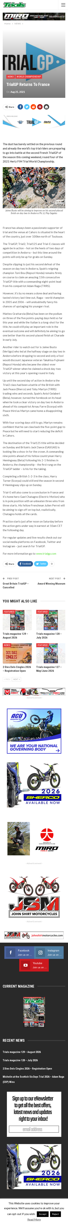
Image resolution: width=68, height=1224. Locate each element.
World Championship (29, 76)
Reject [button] (55, 1214)
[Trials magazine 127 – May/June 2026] (50, 653)
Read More (34, 1219)
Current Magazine (18, 986)
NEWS (11, 76)
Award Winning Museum (51, 583)
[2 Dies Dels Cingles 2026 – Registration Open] (17, 653)
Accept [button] (42, 1214)
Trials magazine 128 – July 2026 (20, 1060)
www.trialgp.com (46, 553)
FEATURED (9, 611)
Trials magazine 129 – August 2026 (22, 1052)
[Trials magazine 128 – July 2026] (50, 620)
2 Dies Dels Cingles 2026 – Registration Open (27, 1068)
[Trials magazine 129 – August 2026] (17, 620)
